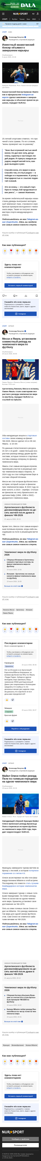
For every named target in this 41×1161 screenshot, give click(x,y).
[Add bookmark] (37, 296)
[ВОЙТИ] (38, 14)
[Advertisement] (20, 120)
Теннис (22, 19)
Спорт (4, 19)
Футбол (14, 19)
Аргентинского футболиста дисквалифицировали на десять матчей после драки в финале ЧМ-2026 (20, 511)
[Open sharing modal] (26, 296)
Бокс (28, 19)
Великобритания (18, 1045)
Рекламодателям (20, 1145)
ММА (34, 19)
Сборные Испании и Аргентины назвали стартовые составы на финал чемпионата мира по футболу (20, 563)
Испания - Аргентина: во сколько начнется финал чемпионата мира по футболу (21, 576)
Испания (29, 610)
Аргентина (20, 610)
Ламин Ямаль (8, 613)
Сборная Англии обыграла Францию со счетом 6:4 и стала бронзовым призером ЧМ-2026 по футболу (21, 998)
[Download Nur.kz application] (20, 5)
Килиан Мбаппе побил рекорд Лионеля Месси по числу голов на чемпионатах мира (21, 1011)
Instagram (22, 314)
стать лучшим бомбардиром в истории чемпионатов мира (20, 886)
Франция (6, 1045)
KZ (33, 14)
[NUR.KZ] (20, 14)
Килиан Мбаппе (31, 1045)
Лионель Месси (8, 610)
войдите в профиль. (14, 277)
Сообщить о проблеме (20, 1139)
